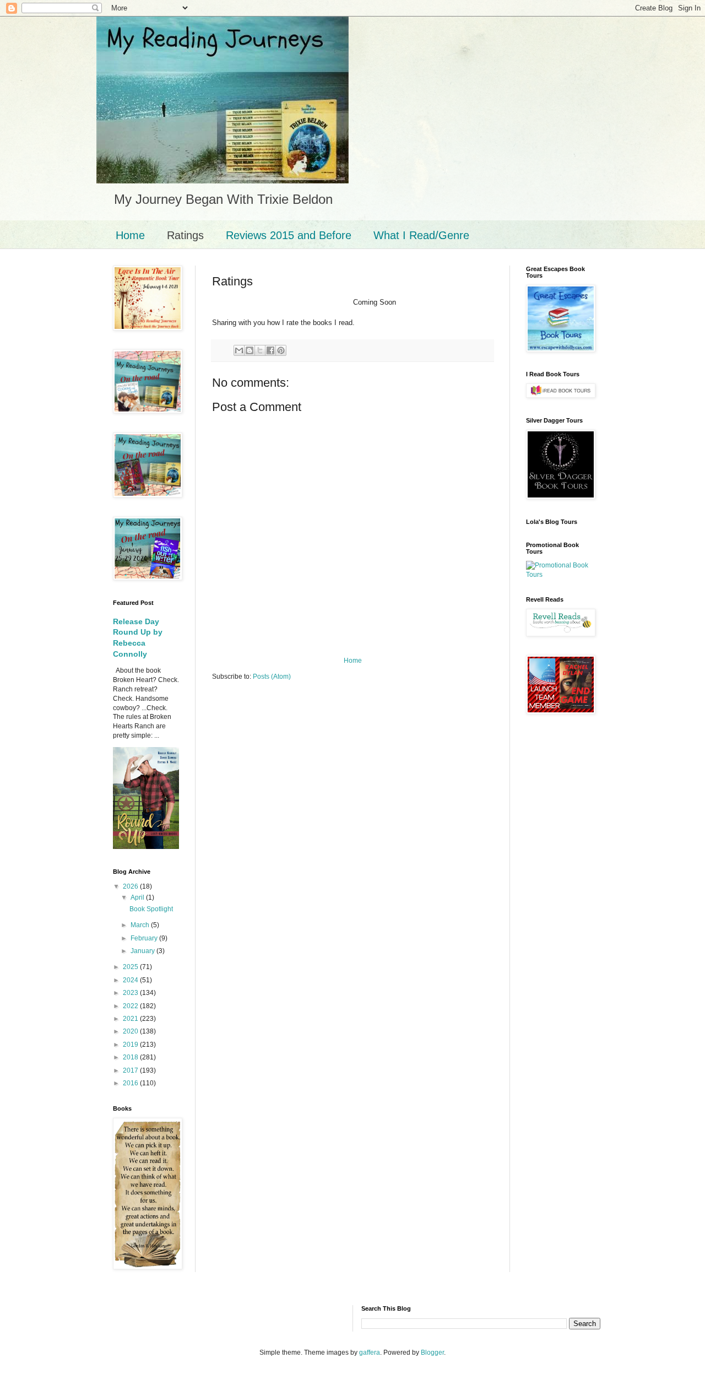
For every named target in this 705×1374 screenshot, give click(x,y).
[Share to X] (259, 350)
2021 (131, 1019)
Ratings (185, 235)
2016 (131, 1083)
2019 (131, 1044)
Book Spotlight (151, 909)
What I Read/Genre (421, 235)
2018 (131, 1057)
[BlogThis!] (249, 350)
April (138, 897)
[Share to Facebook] (270, 350)
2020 (131, 1031)
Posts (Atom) (272, 676)
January (143, 951)
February (145, 938)
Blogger (432, 1352)
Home (130, 235)
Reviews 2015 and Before (288, 235)
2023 (131, 993)
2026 (131, 886)
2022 (131, 1006)
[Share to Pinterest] (280, 350)
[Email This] (239, 350)
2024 (131, 980)
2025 (131, 967)
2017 (131, 1070)
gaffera (369, 1352)
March (141, 925)
